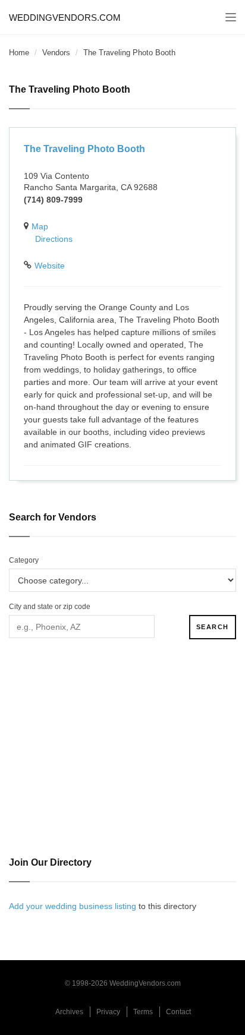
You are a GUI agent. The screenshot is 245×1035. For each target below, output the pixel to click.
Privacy (108, 1012)
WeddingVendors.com (65, 17)
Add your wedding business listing (72, 906)
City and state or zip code (49, 606)
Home (19, 52)
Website (49, 265)
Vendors (56, 52)
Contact (178, 1012)
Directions (54, 239)
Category (24, 560)
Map (40, 226)
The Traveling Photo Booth (84, 149)
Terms (143, 1012)
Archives (69, 1012)
